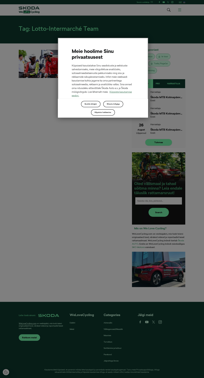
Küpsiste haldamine (103, 112)
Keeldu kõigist (91, 104)
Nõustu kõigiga (113, 104)
